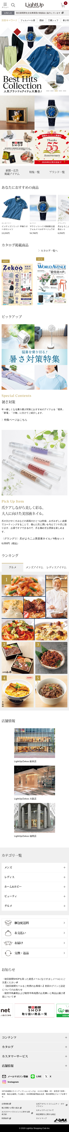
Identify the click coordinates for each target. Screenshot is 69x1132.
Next (66, 282)
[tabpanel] (34, 59)
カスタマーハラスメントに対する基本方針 (16, 1113)
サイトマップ (41, 1118)
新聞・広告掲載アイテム (12, 172)
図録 (41, 20)
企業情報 (5, 1104)
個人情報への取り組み (10, 1108)
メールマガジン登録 (18, 1076)
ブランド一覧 (57, 172)
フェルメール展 (28, 20)
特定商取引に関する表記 (46, 1114)
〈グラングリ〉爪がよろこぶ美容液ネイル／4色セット (33, 538)
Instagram (13, 1082)
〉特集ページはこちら (14, 419)
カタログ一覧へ (49, 251)
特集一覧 (34, 172)
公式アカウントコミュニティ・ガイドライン (50, 1105)
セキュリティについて (45, 1110)
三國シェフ (53, 20)
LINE (38, 1076)
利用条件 (5, 1118)
